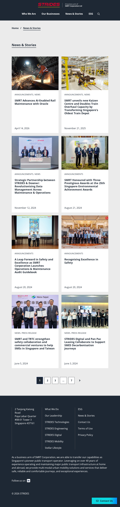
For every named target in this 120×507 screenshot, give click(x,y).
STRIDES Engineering (56, 428)
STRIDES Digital (53, 435)
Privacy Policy (85, 435)
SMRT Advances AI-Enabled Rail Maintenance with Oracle (35, 102)
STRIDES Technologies (57, 422)
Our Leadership (53, 415)
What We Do (52, 409)
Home (15, 28)
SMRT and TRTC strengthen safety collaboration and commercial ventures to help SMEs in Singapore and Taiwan (35, 343)
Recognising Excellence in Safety (81, 261)
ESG (80, 409)
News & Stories (86, 415)
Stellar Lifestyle (53, 447)
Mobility (59, 441)
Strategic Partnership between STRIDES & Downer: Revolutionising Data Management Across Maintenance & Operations (35, 186)
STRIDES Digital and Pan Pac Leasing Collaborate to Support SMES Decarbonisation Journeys (84, 343)
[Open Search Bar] (98, 14)
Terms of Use (85, 428)
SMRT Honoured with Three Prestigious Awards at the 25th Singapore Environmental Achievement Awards (84, 184)
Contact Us (84, 422)
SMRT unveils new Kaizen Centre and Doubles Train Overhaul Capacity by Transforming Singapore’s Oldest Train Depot (81, 107)
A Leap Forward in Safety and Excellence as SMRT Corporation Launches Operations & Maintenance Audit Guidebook (34, 266)
